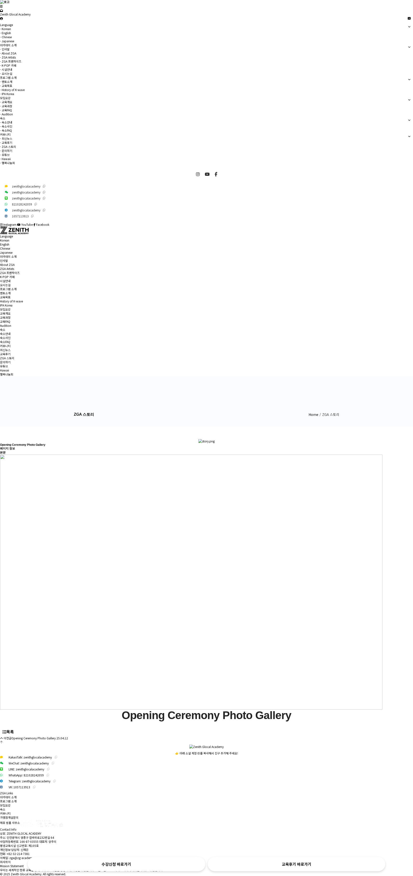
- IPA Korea (7, 94)
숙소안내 (5, 334)
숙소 (2, 330)
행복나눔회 (6, 374)
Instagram (10, 224)
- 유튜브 (5, 155)
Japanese (6, 252)
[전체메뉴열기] (1, 6)
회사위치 (5, 862)
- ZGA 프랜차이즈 (10, 61)
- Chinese (6, 37)
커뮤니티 (5, 346)
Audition (5, 325)
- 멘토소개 (6, 82)
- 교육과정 (6, 106)
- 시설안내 (6, 69)
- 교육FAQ (6, 110)
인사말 (4, 260)
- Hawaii (5, 159)
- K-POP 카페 (8, 65)
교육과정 (5, 317)
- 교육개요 (6, 102)
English (4, 244)
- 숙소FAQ (6, 130)
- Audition (6, 114)
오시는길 (5, 285)
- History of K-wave (12, 90)
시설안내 (5, 281)
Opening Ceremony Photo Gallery (33, 738)
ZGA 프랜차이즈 (10, 273)
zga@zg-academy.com (24, 858)
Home (313, 414)
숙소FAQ (5, 342)
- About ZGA (8, 53)
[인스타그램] (198, 174)
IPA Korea (6, 305)
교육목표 (5, 297)
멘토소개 (5, 293)
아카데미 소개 (8, 256)
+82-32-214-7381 (18, 854)
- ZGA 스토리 (8, 147)
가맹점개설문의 (9, 817)
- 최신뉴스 (6, 138)
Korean (4, 240)
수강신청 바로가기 (116, 864)
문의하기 (5, 362)
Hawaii (4, 370)
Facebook (42, 224)
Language (6, 236)
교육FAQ (5, 321)
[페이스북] (216, 174)
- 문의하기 (6, 151)
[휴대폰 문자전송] (1, 10)
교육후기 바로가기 (296, 864)
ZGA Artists (7, 269)
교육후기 (5, 354)
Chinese (5, 248)
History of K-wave (11, 301)
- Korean (5, 29)
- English (5, 33)
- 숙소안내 (6, 122)
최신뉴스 (5, 350)
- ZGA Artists (8, 57)
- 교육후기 (6, 142)
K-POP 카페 (7, 277)
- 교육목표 (6, 86)
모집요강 (5, 309)
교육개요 (5, 313)
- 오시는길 (6, 73)
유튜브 (4, 366)
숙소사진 (5, 338)
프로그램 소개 (8, 289)
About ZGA (7, 265)
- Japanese (7, 41)
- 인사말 (5, 49)
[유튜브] (208, 174)
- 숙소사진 (6, 126)
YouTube (27, 224)
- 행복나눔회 (7, 163)
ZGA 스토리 (7, 358)
